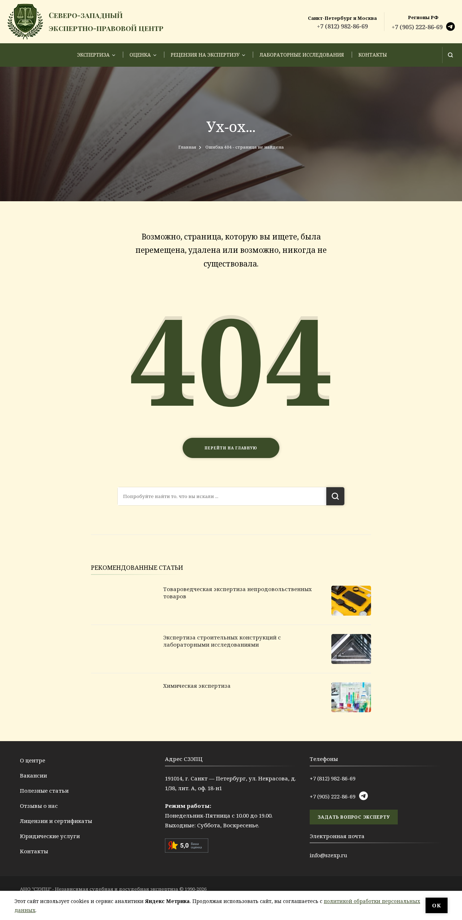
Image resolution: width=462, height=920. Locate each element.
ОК (436, 905)
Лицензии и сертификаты (56, 820)
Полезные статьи (44, 790)
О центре (32, 760)
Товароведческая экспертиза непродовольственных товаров (237, 592)
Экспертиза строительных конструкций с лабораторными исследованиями (222, 641)
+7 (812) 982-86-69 (342, 26)
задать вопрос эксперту (354, 817)
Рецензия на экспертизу (205, 55)
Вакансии (33, 775)
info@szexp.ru (328, 855)
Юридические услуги (50, 836)
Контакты (372, 55)
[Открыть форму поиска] (450, 55)
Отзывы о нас (39, 805)
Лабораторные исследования (302, 55)
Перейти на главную (231, 447)
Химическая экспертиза (197, 685)
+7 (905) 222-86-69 (417, 27)
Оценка (140, 55)
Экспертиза (93, 55)
